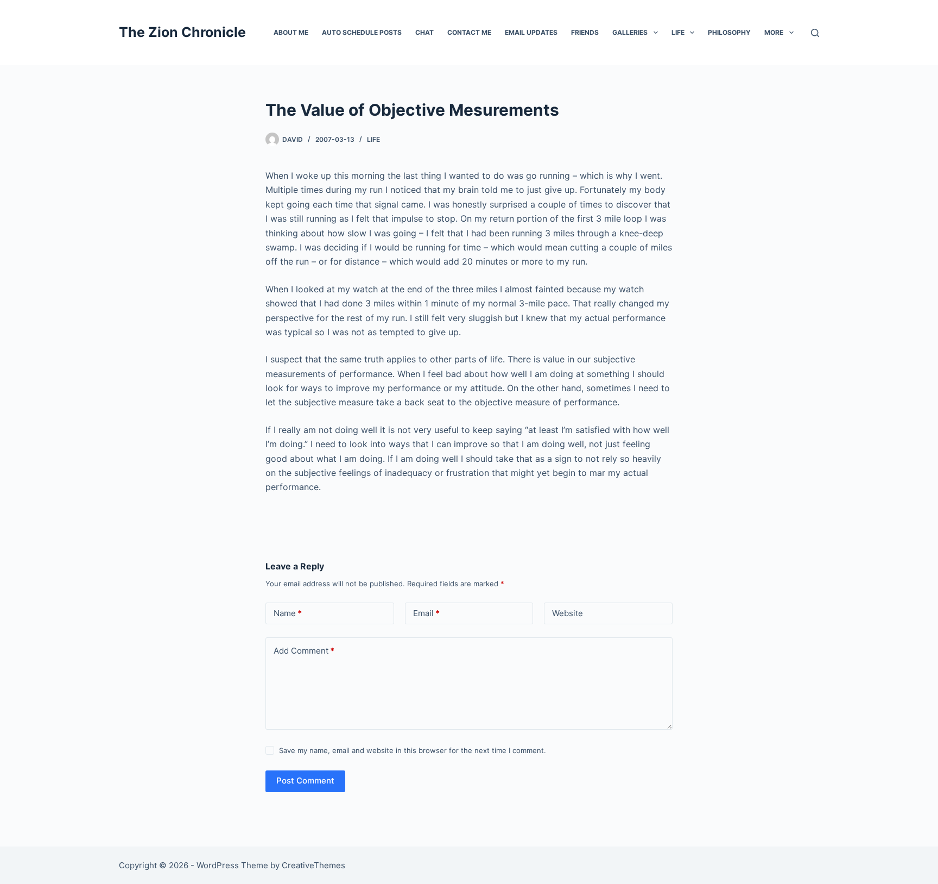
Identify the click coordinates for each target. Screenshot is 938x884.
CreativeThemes (313, 865)
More (773, 32)
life (373, 139)
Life (678, 32)
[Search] (815, 33)
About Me (291, 32)
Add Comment (304, 650)
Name (288, 613)
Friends (585, 32)
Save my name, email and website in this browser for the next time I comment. (412, 750)
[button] (655, 32)
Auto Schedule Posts (362, 32)
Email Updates (531, 32)
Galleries (630, 32)
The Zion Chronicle (182, 32)
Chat (424, 32)
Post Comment (305, 780)
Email (426, 613)
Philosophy (729, 32)
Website (567, 613)
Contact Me (469, 32)
